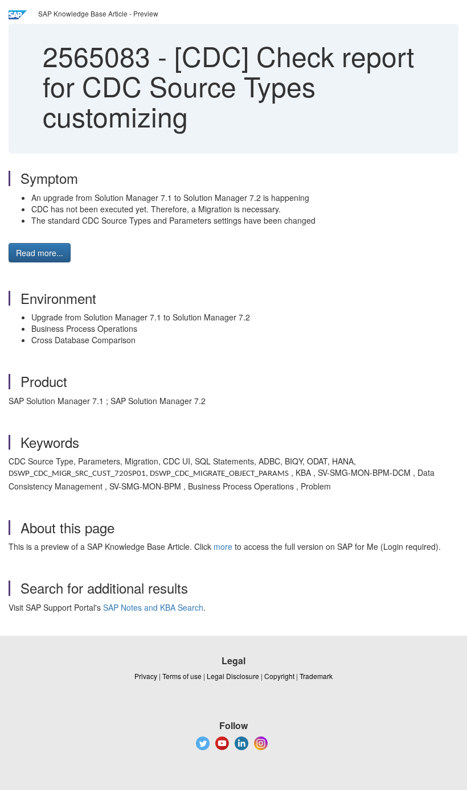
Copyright (279, 676)
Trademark (316, 676)
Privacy (145, 676)
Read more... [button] (39, 252)
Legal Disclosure (233, 676)
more (223, 546)
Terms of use (182, 676)
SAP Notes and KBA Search (153, 607)
